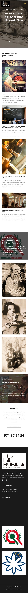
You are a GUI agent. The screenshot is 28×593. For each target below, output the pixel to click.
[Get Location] (6, 497)
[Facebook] (2, 480)
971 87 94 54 (14, 435)
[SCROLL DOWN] (14, 42)
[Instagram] (6, 480)
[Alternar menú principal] (25, 3)
